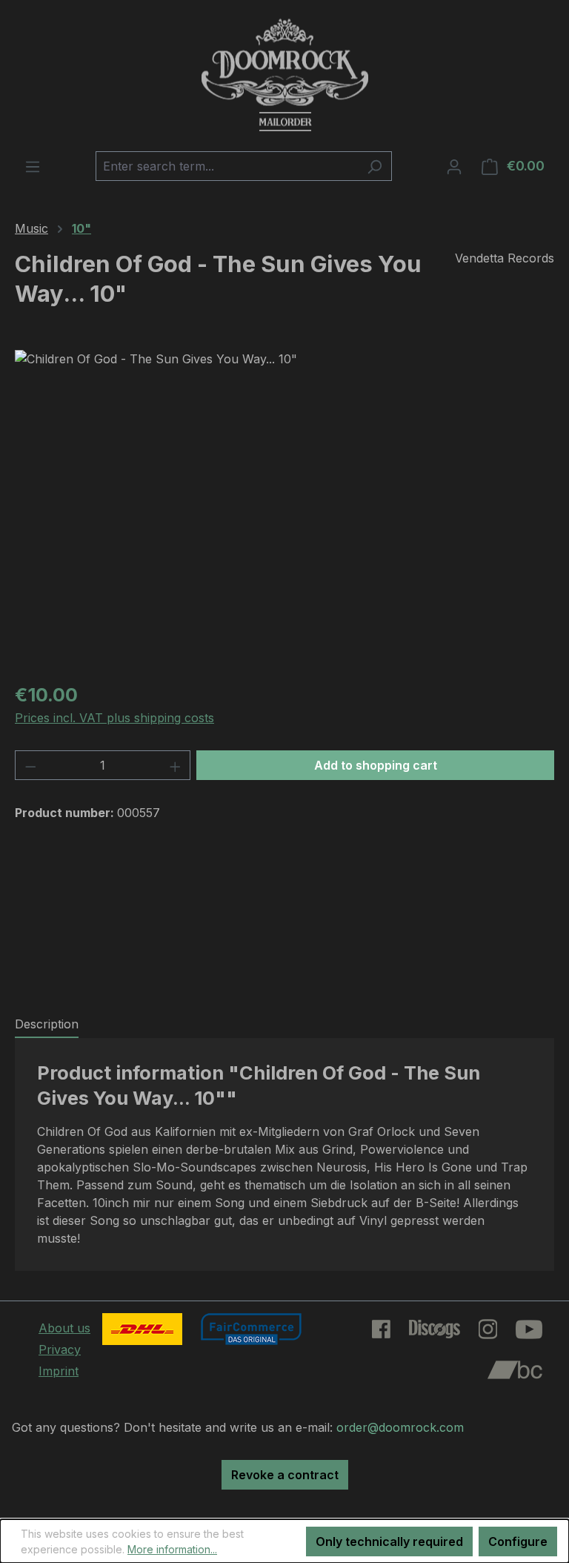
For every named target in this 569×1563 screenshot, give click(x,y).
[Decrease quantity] (30, 765)
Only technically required (389, 1541)
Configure (518, 1541)
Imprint (59, 1371)
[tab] (47, 1024)
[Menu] (32, 166)
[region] (284, 509)
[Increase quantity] (175, 765)
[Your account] (454, 166)
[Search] (374, 166)
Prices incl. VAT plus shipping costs (114, 717)
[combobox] (227, 166)
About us (64, 1328)
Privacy (60, 1349)
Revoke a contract (285, 1474)
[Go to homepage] (284, 75)
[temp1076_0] (284, 509)
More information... (172, 1549)
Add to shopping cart (375, 765)
